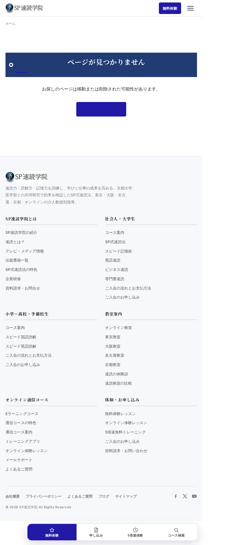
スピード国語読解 (20, 337)
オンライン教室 (118, 327)
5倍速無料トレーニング (125, 432)
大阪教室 (112, 346)
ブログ (104, 496)
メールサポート (18, 460)
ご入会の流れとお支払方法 (128, 288)
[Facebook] (175, 496)
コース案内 (114, 232)
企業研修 (13, 279)
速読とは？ (15, 242)
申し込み (96, 535)
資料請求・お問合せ (22, 288)
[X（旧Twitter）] (185, 496)
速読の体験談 (116, 374)
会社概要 (12, 496)
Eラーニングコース (21, 413)
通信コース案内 (18, 432)
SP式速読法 (115, 242)
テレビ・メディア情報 (24, 251)
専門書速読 (114, 279)
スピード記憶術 (118, 251)
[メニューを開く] (190, 8)
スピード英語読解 (20, 346)
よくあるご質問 (18, 469)
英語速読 (112, 260)
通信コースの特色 (20, 423)
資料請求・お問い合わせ (126, 451)
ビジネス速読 (116, 269)
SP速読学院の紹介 (21, 232)
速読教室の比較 (118, 383)
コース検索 (176, 535)
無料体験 (170, 8)
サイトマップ (126, 496)
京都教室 (112, 364)
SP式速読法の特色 (21, 269)
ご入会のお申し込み (122, 297)
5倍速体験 (135, 535)
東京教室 (112, 337)
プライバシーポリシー (43, 496)
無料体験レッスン (120, 413)
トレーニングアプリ (22, 441)
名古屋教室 (114, 355)
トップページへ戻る (101, 109)
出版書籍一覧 (17, 260)
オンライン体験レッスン (26, 451)
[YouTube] (194, 496)
